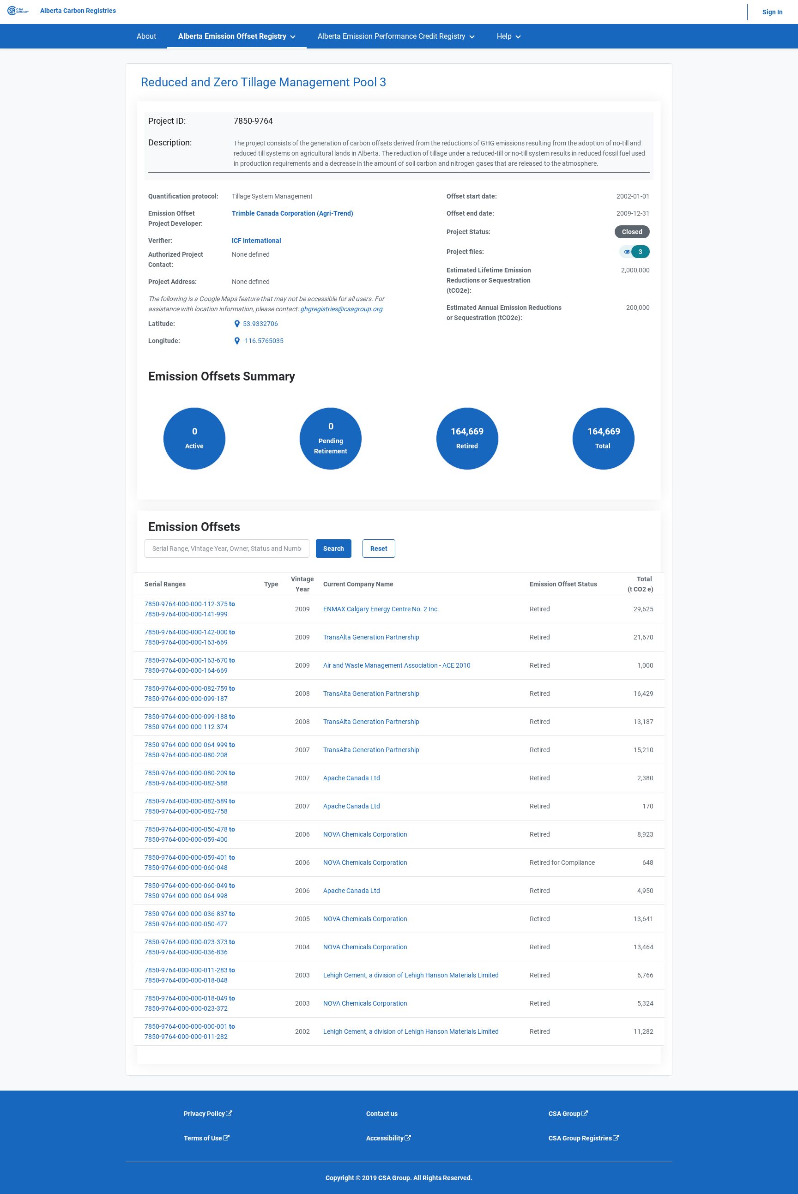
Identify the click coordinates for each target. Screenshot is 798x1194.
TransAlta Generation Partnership (371, 637)
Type (274, 584)
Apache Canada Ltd (351, 778)
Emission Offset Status (570, 584)
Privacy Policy (204, 1113)
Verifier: (160, 240)
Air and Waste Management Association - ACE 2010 (397, 665)
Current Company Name (403, 584)
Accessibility (385, 1138)
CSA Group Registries (580, 1138)
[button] (255, 324)
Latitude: (161, 323)
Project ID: (167, 121)
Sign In (772, 12)
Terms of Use (203, 1138)
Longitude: (164, 340)
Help (504, 36)
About (146, 36)
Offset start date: (472, 196)
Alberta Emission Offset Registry (232, 36)
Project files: (465, 251)
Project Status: (468, 231)
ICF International (256, 240)
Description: (170, 142)
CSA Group (564, 1113)
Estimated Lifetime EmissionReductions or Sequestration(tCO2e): (489, 280)
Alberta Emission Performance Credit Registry (392, 36)
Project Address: (172, 281)
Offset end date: (470, 213)
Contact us (382, 1113)
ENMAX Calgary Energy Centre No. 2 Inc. (381, 609)
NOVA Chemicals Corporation (365, 834)
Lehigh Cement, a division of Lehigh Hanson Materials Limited (411, 975)
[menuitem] (146, 36)
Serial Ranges (202, 584)
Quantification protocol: (183, 196)
